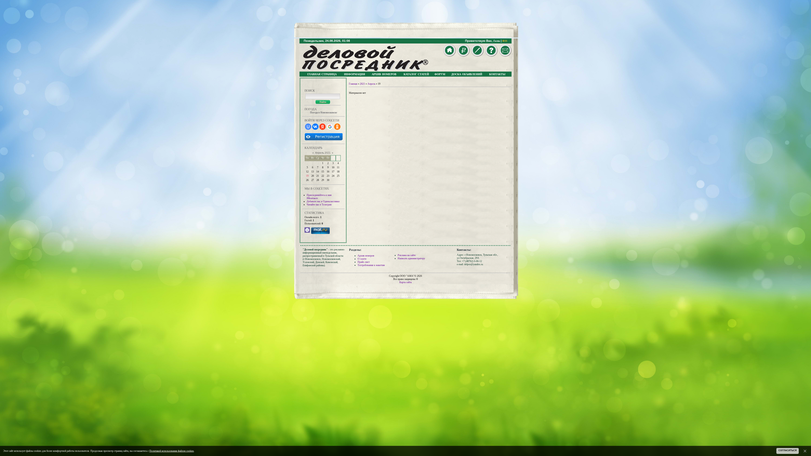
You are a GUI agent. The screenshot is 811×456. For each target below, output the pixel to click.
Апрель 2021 (323, 152)
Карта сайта (405, 282)
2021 (362, 83)
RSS (504, 40)
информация (354, 74)
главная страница (322, 74)
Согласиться (787, 450)
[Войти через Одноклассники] (337, 127)
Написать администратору (411, 258)
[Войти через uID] (308, 127)
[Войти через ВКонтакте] (315, 127)
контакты (497, 74)
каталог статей (416, 74)
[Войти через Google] (330, 126)
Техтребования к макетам (371, 265)
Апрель (371, 83)
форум (439, 74)
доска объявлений (466, 74)
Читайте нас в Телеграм (319, 204)
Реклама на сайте (407, 255)
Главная (353, 83)
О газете (362, 258)
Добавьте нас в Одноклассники (323, 201)
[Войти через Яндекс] (322, 127)
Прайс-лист (364, 262)
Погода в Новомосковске (323, 112)
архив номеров (384, 74)
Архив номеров (366, 255)
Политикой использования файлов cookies (171, 450)
